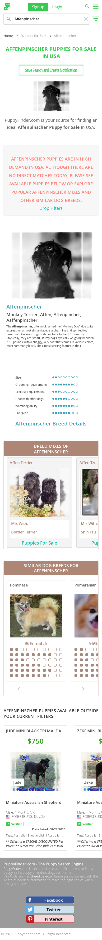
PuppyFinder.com (19, 864)
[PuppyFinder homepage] (7, 6)
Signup (38, 6)
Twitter (53, 909)
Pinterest (54, 919)
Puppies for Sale (33, 35)
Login (57, 6)
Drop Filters (51, 208)
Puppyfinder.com (16, 868)
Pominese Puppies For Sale (36, 631)
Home (8, 35)
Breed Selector (42, 876)
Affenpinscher (24, 306)
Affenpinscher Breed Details (51, 423)
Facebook (53, 900)
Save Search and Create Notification (51, 70)
